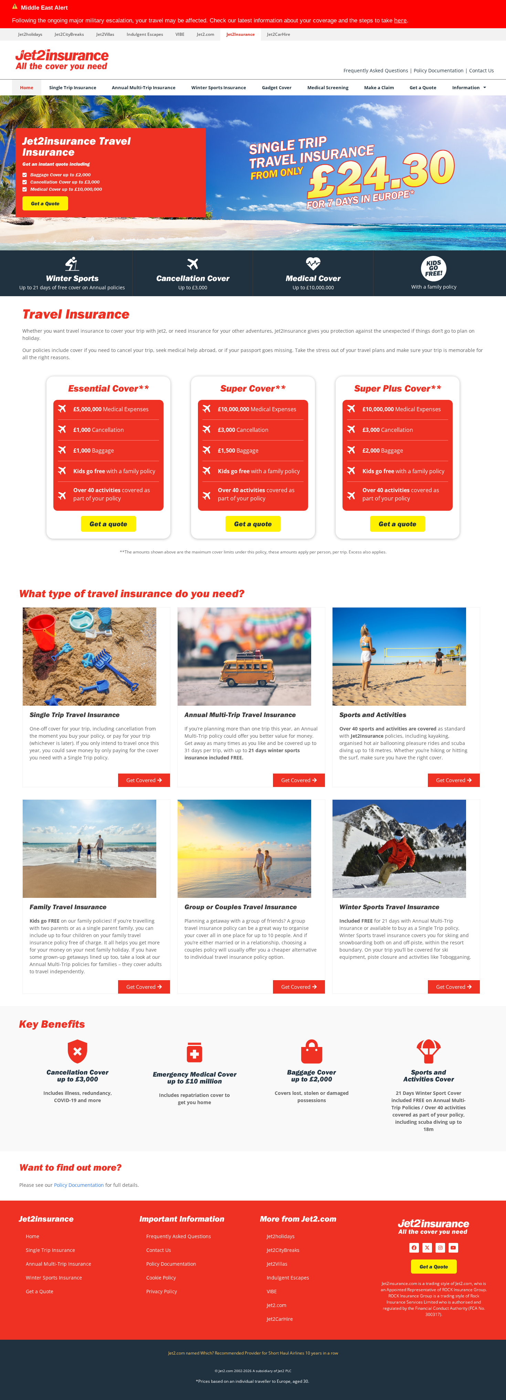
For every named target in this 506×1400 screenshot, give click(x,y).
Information (466, 87)
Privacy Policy (161, 1291)
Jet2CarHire (278, 34)
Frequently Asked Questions (376, 70)
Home (26, 87)
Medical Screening (327, 87)
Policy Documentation (439, 70)
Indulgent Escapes (145, 34)
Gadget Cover (277, 87)
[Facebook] (414, 1248)
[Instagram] (440, 1248)
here (400, 20)
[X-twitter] (427, 1248)
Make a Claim (379, 87)
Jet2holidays (30, 34)
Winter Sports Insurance (218, 87)
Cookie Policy (161, 1277)
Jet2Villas (105, 34)
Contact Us (481, 70)
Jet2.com (205, 34)
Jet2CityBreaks (69, 34)
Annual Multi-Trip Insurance (144, 87)
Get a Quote (423, 87)
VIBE (180, 34)
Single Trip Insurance (72, 87)
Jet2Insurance (240, 34)
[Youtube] (453, 1248)
